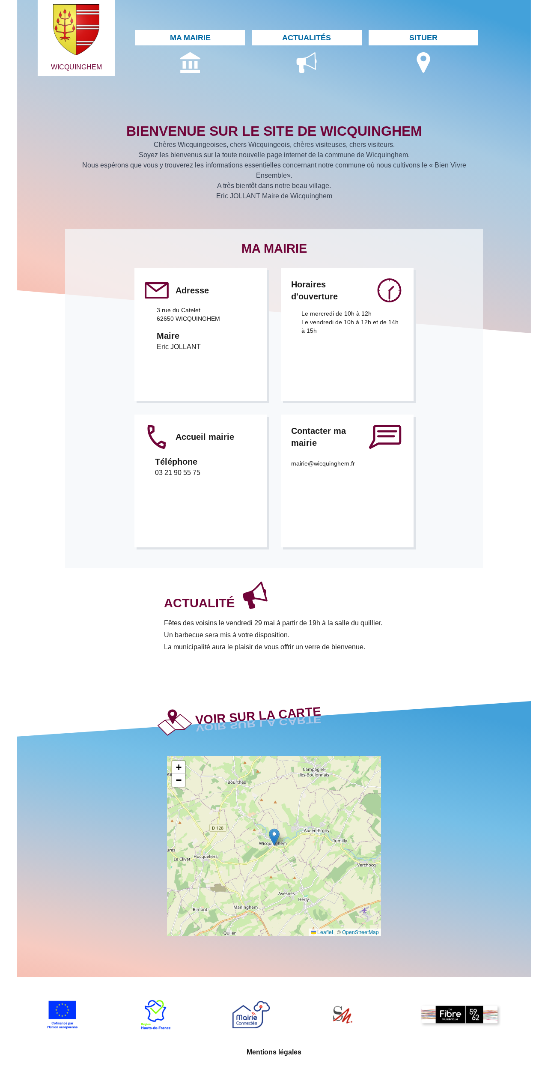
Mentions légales (274, 1052)
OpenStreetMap (360, 931)
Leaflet (324, 931)
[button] (274, 837)
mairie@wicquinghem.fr (323, 463)
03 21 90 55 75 (177, 472)
